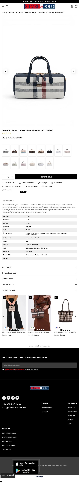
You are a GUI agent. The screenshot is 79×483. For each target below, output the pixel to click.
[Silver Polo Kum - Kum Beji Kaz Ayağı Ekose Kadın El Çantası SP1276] (32, 163)
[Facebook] (4, 398)
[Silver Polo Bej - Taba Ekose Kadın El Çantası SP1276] (32, 150)
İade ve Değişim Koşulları (9, 433)
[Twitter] (8, 398)
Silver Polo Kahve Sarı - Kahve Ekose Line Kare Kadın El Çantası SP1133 (14, 332)
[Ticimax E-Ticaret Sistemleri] (39, 477)
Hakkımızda (71, 407)
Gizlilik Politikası (72, 411)
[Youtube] (17, 398)
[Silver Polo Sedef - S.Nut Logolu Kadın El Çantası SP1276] (49, 163)
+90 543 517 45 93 (11, 404)
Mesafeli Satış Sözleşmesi (9, 437)
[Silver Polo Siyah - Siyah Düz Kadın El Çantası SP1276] (49, 150)
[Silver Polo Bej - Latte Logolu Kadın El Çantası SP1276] (6, 163)
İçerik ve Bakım (7, 279)
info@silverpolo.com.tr (14, 407)
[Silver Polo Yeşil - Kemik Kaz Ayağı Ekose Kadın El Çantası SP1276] (15, 163)
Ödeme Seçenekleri (9, 273)
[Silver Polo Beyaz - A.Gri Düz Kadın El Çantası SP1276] (58, 150)
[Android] (26, 469)
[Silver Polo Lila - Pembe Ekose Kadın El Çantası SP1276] (23, 150)
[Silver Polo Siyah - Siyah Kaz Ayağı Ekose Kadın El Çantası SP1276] (6, 150)
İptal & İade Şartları (47, 407)
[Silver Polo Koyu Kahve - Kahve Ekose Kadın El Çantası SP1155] (39, 313)
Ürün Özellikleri (8, 201)
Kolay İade (45, 411)
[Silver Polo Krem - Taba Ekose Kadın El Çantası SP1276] (41, 150)
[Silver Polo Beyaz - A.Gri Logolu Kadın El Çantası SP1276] (41, 163)
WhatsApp (70, 420)
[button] (9, 330)
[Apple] (26, 462)
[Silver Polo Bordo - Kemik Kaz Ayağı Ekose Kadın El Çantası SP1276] (23, 163)
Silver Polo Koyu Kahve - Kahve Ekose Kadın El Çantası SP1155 (39, 332)
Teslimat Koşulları (7, 441)
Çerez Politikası (6, 449)
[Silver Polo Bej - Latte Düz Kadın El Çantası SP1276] (67, 150)
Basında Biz (71, 415)
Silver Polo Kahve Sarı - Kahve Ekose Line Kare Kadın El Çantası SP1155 (65, 332)
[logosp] (39, 388)
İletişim (70, 424)
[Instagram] (13, 398)
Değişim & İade (7, 284)
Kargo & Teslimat (8, 290)
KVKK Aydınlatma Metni (8, 445)
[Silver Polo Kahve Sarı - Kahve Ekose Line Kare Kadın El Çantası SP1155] (65, 313)
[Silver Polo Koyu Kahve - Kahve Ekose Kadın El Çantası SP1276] (15, 150)
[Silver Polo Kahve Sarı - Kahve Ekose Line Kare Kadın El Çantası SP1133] (14, 313)
